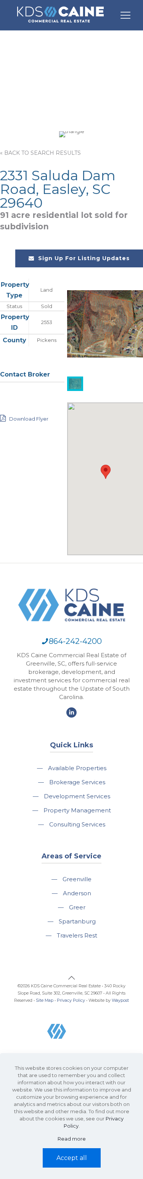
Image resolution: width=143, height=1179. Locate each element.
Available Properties (77, 768)
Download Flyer (28, 419)
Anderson (77, 893)
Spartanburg (77, 921)
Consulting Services (77, 824)
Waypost (120, 1000)
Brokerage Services (77, 782)
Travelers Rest (77, 935)
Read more (72, 1139)
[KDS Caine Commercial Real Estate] (60, 26)
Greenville (77, 879)
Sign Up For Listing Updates (84, 258)
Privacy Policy (71, 1000)
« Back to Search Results (40, 152)
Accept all (71, 1158)
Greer (77, 907)
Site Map (44, 1000)
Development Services (77, 796)
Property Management (77, 810)
